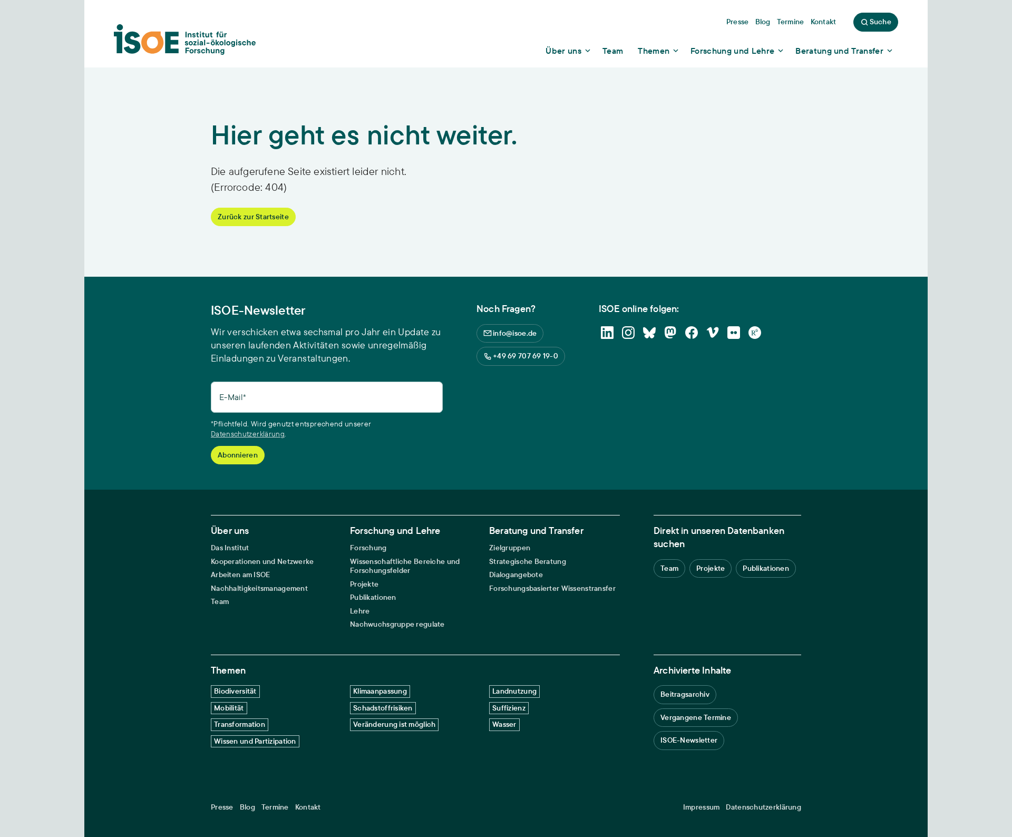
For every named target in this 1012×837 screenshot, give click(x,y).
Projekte (364, 584)
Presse (222, 807)
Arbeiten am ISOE (240, 574)
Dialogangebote (516, 574)
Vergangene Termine (695, 717)
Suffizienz (509, 708)
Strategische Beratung (527, 561)
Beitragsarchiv (684, 694)
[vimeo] (712, 332)
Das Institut (230, 547)
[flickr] (733, 332)
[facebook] (691, 332)
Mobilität (229, 708)
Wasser (504, 724)
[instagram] (628, 332)
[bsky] (649, 332)
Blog (247, 807)
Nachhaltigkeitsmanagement (259, 588)
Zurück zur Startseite (253, 216)
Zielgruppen (509, 547)
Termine (275, 807)
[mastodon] (670, 332)
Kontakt (308, 807)
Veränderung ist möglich (394, 724)
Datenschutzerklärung (248, 434)
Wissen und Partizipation (255, 741)
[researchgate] (754, 332)
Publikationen (373, 597)
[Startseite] (185, 42)
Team (220, 601)
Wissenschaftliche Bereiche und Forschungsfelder (405, 566)
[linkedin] (607, 332)
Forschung (368, 547)
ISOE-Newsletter (688, 740)
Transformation (239, 724)
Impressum (701, 807)
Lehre (359, 611)
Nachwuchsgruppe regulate (397, 624)
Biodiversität (235, 691)
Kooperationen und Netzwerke (262, 561)
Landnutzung (514, 691)
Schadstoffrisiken (383, 708)
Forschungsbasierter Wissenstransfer (552, 588)
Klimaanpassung (380, 691)
